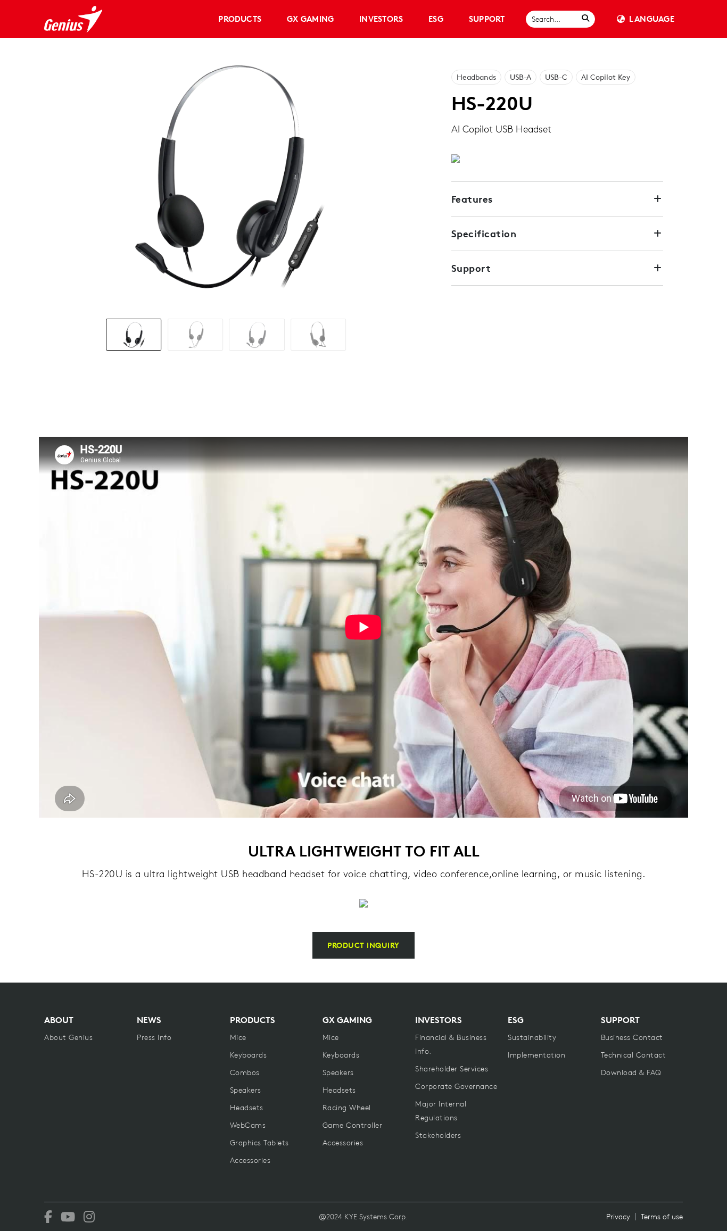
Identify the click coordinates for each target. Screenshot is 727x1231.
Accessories (250, 1160)
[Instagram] (89, 1216)
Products (239, 19)
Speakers (245, 1090)
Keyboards (248, 1055)
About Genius (68, 1037)
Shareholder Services (451, 1069)
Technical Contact (633, 1055)
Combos (245, 1072)
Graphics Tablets (259, 1142)
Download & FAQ (631, 1072)
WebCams (248, 1125)
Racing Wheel (347, 1107)
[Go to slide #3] (256, 335)
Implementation (536, 1055)
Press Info (154, 1037)
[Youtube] (68, 1216)
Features (472, 199)
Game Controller (353, 1125)
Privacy (618, 1216)
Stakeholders (438, 1135)
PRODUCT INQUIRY (363, 945)
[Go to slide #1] (133, 335)
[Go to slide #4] (318, 335)
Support (487, 19)
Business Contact (632, 1037)
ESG (435, 19)
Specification (484, 233)
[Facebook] (48, 1216)
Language (651, 19)
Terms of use (662, 1216)
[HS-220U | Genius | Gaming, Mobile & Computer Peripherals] (73, 19)
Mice (238, 1037)
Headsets (246, 1107)
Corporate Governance (456, 1086)
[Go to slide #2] (195, 335)
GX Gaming (310, 19)
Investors (381, 19)
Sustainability (532, 1037)
